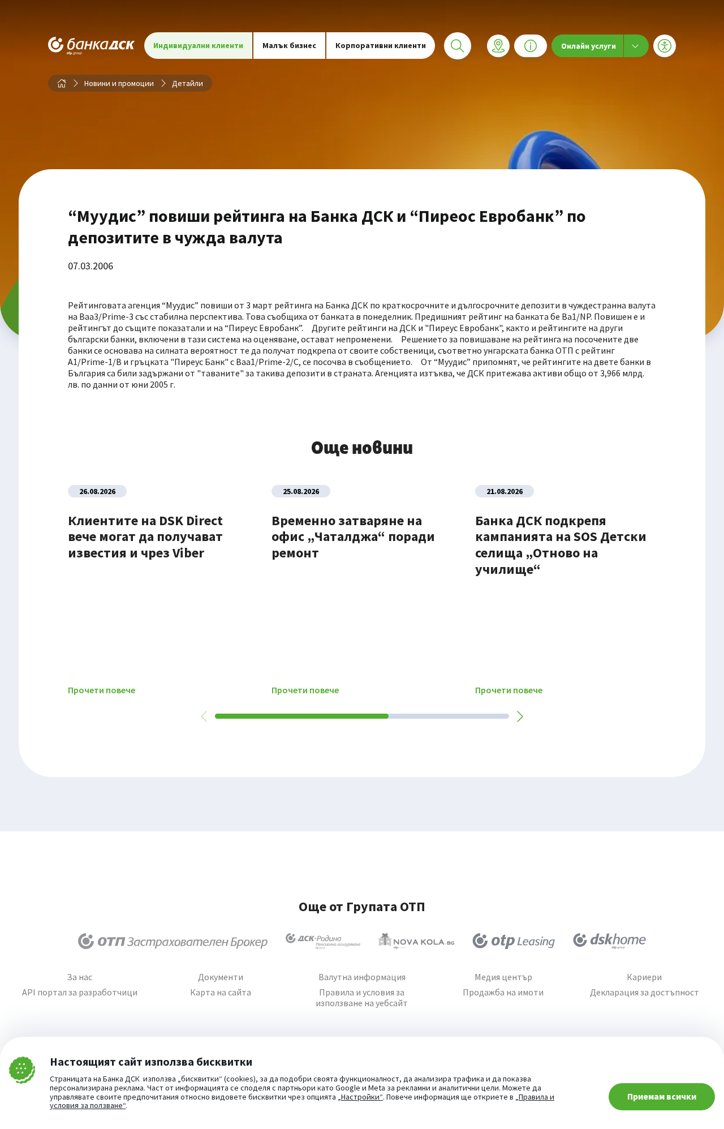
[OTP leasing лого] (513, 941)
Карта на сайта (220, 992)
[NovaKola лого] (416, 941)
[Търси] (457, 45)
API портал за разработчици (79, 992)
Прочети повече (101, 690)
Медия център (503, 977)
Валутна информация (362, 977)
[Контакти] (530, 46)
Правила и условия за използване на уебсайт (362, 997)
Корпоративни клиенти (380, 45)
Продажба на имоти (503, 992)
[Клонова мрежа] (498, 46)
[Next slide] (519, 716)
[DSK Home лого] (609, 941)
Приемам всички (661, 1096)
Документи (220, 977)
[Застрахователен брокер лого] (173, 941)
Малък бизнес (289, 45)
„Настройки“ (360, 1097)
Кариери (644, 977)
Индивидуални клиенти (198, 45)
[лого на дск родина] (323, 941)
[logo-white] (91, 45)
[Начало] (61, 83)
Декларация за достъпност (644, 992)
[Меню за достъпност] (664, 46)
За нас (79, 977)
